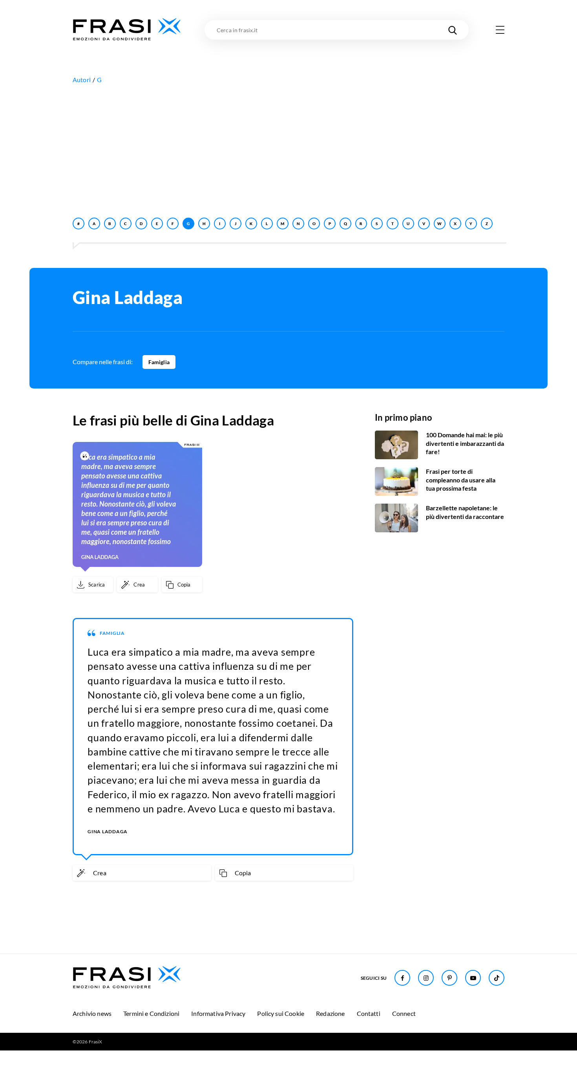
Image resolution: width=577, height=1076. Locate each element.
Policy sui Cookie (280, 1013)
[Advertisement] (288, 149)
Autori (82, 79)
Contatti (368, 1013)
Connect (404, 1013)
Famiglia (159, 362)
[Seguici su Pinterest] (449, 978)
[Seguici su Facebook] (402, 978)
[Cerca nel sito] (452, 29)
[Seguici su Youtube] (473, 978)
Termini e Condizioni (151, 1013)
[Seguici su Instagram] (426, 978)
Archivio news (92, 1013)
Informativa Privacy (218, 1013)
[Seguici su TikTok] (496, 978)
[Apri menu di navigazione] (500, 30)
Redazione (330, 1013)
